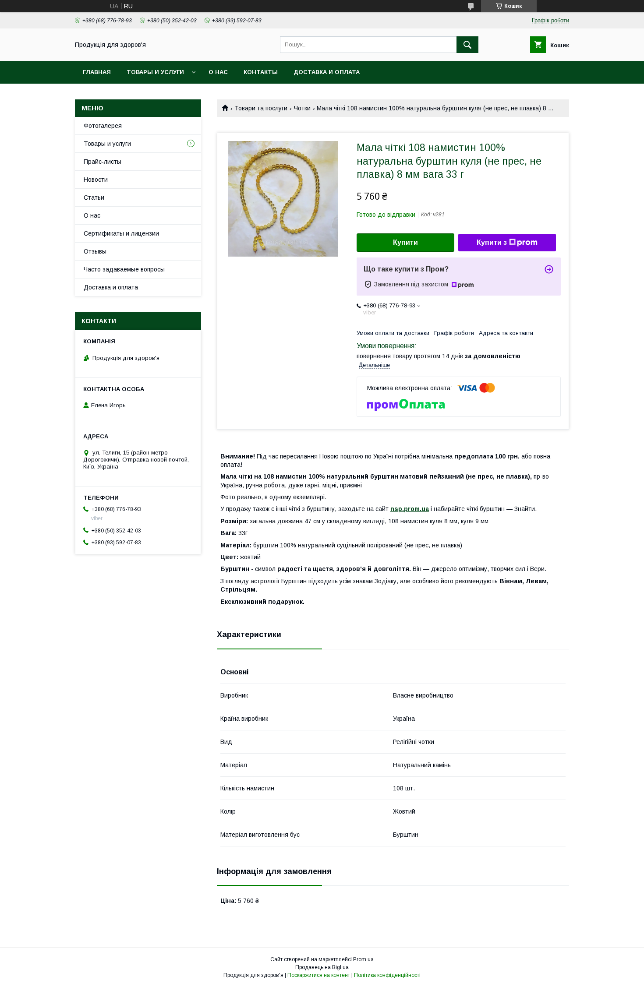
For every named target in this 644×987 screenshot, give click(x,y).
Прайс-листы (102, 161)
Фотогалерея (103, 125)
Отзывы (95, 251)
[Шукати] (467, 44)
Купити (405, 242)
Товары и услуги (155, 72)
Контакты (261, 72)
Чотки (302, 108)
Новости (96, 179)
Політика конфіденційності (387, 975)
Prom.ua (363, 959)
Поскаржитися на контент (318, 975)
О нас (218, 72)
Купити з (492, 242)
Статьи (94, 197)
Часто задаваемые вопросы (124, 269)
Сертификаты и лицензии (121, 233)
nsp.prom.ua (409, 508)
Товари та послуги (260, 108)
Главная (97, 72)
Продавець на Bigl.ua (322, 967)
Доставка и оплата (327, 72)
